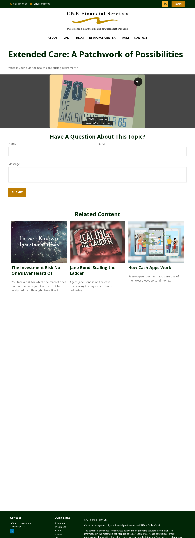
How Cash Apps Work (149, 267)
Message (14, 164)
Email (102, 143)
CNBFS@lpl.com (42, 3)
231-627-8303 (20, 4)
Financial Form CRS (98, 519)
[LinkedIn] (165, 4)
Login (178, 4)
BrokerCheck (154, 525)
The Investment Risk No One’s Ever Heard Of (35, 270)
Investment (60, 526)
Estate (58, 530)
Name (12, 143)
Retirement (60, 523)
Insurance (59, 534)
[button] (53, 37)
